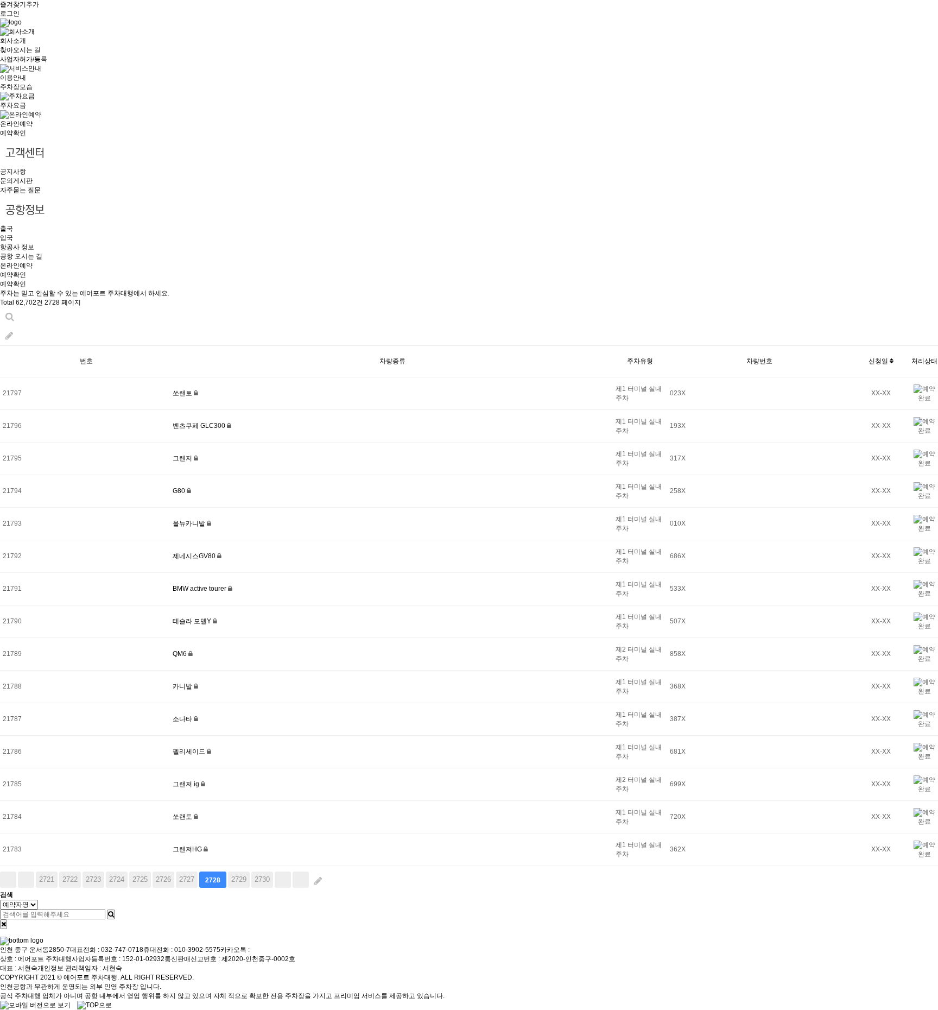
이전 (26, 880)
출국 (6, 228)
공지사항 (13, 171)
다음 (283, 880)
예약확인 (13, 133)
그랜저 (183, 458)
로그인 (10, 13)
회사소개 (13, 41)
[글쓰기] (9, 335)
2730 (262, 879)
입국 (6, 238)
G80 (180, 491)
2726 (163, 879)
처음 (8, 880)
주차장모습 (16, 87)
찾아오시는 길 (20, 50)
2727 (186, 879)
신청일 (879, 361)
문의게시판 (16, 181)
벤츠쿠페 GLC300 (200, 426)
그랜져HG (188, 849)
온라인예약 (16, 124)
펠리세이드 (190, 751)
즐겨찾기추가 (19, 4)
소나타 (183, 719)
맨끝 (301, 880)
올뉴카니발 (190, 523)
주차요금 (13, 105)
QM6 (180, 654)
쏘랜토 (183, 393)
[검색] (111, 914)
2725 (140, 879)
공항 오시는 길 (21, 256)
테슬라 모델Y (193, 621)
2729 (238, 879)
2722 (70, 879)
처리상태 (924, 361)
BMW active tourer (200, 588)
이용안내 (13, 77)
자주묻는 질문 (20, 190)
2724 (116, 879)
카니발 (183, 686)
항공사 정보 (17, 247)
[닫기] (3, 924)
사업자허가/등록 (23, 59)
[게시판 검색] (10, 316)
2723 (93, 879)
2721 (46, 879)
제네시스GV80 (195, 556)
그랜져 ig (187, 784)
